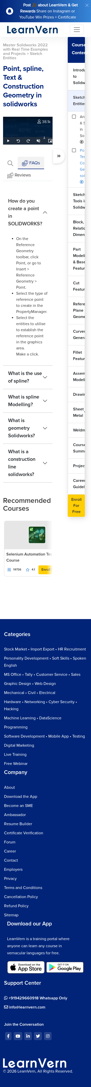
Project (79, 465)
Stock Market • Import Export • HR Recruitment (45, 649)
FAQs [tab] (34, 163)
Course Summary (79, 448)
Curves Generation (79, 334)
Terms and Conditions (23, 887)
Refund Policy (16, 905)
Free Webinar (16, 763)
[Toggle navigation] (77, 30)
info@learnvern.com (26, 1007)
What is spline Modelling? (23, 401)
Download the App (20, 796)
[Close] (87, 5)
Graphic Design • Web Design (30, 683)
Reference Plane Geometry (79, 310)
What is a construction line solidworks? (21, 463)
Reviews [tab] (23, 175)
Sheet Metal (78, 412)
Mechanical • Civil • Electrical (29, 692)
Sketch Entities (79, 100)
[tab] (10, 163)
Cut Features (79, 286)
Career (10, 851)
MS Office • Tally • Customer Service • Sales (42, 674)
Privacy (10, 878)
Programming (16, 727)
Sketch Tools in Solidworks (79, 201)
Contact (11, 860)
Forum (9, 842)
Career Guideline (79, 483)
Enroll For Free (76, 505)
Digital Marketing (19, 745)
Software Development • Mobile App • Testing (44, 736)
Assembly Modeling (79, 376)
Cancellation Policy (21, 896)
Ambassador (15, 814)
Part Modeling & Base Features (79, 259)
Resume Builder (18, 823)
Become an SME (18, 805)
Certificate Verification (23, 833)
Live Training (15, 754)
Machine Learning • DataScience (32, 718)
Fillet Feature (79, 355)
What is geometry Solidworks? (21, 428)
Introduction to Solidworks (79, 76)
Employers (13, 869)
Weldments (79, 430)
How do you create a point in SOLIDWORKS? (25, 212)
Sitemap (11, 915)
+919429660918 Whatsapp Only (37, 998)
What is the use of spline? (25, 377)
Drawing (79, 394)
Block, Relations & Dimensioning (79, 228)
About (9, 787)
